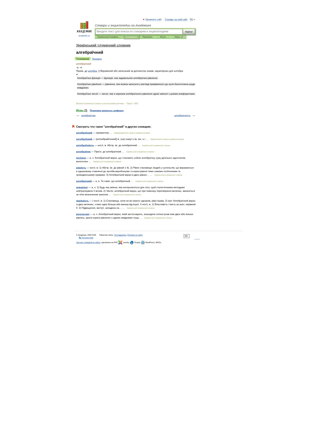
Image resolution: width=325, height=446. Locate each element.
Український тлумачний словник (108, 37)
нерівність (82, 200)
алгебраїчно (83, 151)
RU (191, 19)
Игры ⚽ (179, 37)
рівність (81, 167)
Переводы (147, 37)
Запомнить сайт (154, 19)
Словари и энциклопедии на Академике (123, 25)
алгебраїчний (84, 132)
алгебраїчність (182, 115)
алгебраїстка (88, 115)
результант (83, 214)
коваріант (82, 187)
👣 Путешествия (86, 238)
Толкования (131, 37)
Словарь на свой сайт (176, 19)
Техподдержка (120, 235)
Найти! (189, 31)
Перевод (97, 58)
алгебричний (84, 181)
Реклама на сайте (135, 235)
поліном (81, 157)
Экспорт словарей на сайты (88, 242)
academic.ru (84, 36)
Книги (163, 37)
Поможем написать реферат (107, 110)
